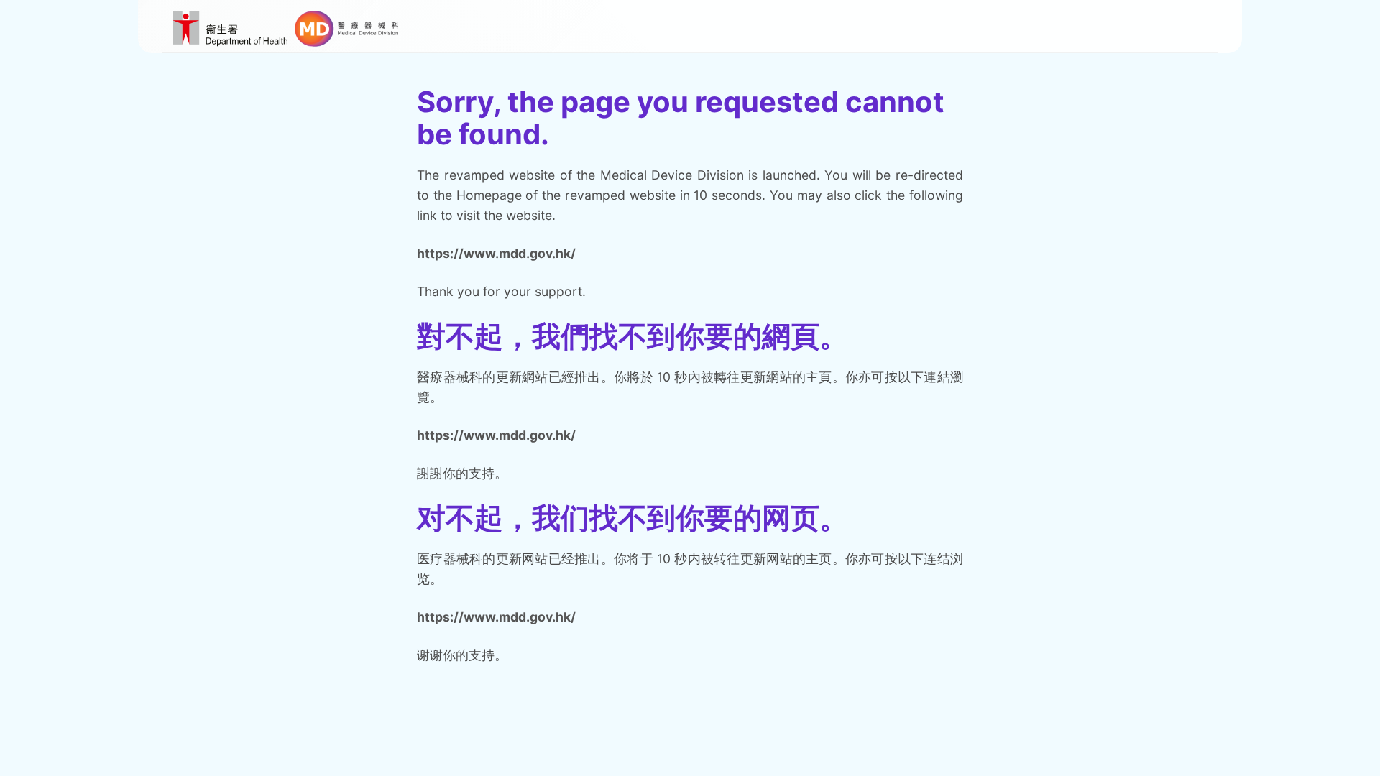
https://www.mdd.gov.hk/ (496, 253)
